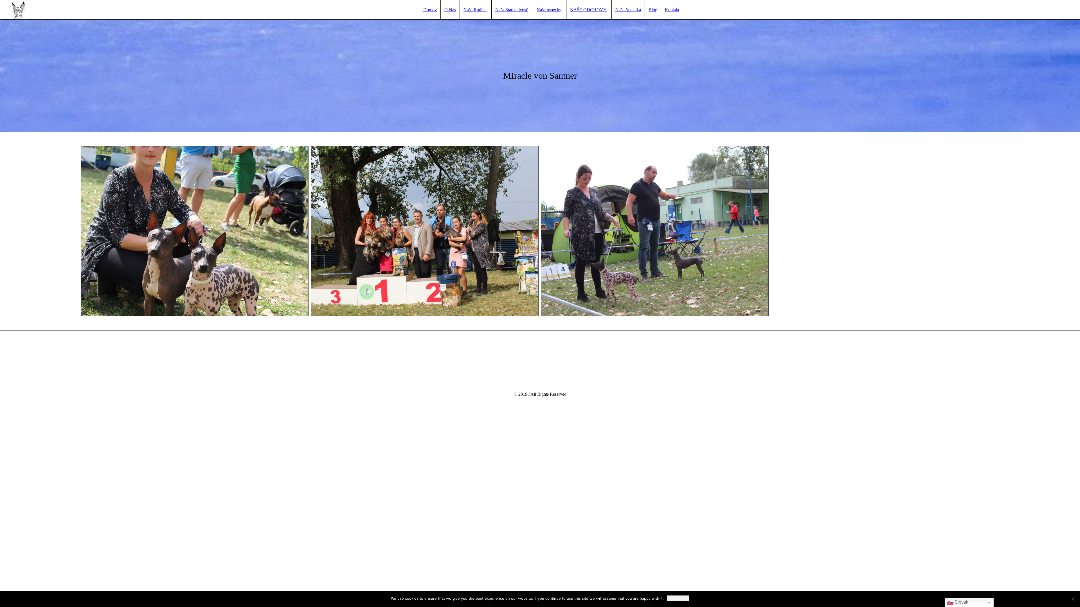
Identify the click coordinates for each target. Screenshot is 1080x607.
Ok (678, 598)
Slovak (960, 602)
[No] (1073, 599)
